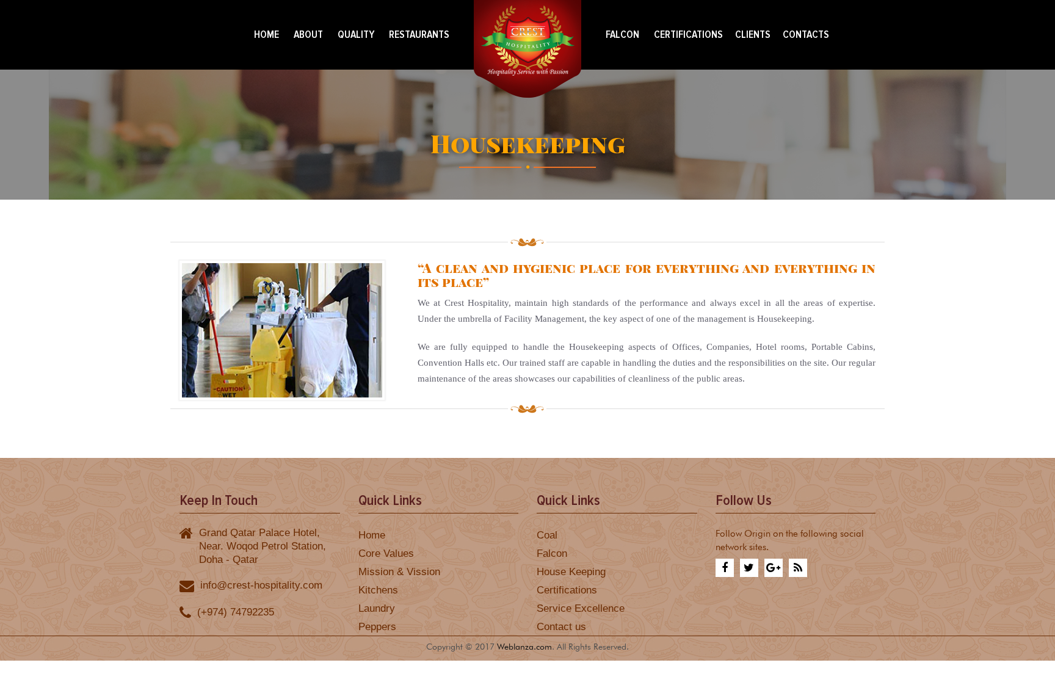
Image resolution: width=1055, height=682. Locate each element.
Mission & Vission (399, 571)
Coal (547, 534)
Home (266, 34)
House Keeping (571, 571)
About (308, 34)
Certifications (688, 34)
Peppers (377, 626)
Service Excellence (581, 608)
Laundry (376, 608)
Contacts (806, 34)
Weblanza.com (524, 645)
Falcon (622, 34)
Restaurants (419, 34)
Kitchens (378, 589)
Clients (752, 34)
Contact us (561, 626)
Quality (356, 34)
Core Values (386, 553)
